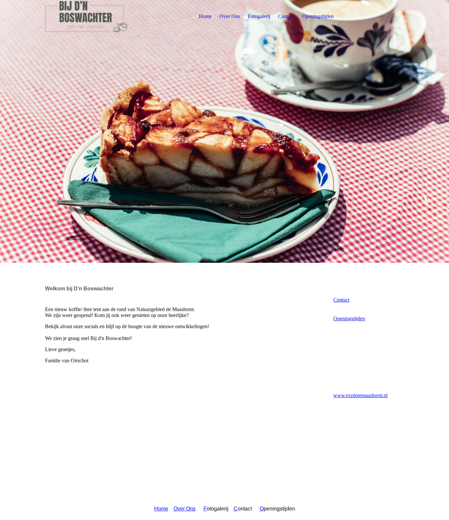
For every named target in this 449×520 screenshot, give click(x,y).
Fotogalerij (259, 16)
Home (205, 16)
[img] (86, 16)
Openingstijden (318, 16)
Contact (286, 16)
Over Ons (230, 16)
